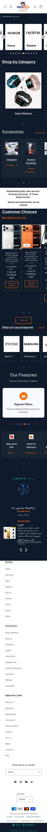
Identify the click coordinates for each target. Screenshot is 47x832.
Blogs (7, 744)
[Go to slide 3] (15, 53)
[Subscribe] (39, 772)
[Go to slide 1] (10, 53)
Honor (8, 610)
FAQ (7, 755)
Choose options (11, 284)
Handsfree (9, 686)
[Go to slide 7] (26, 53)
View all (23, 320)
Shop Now (30, 453)
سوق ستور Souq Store (21, 813)
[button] (5, 7)
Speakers (9, 674)
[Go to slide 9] (31, 53)
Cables (8, 650)
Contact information (33, 816)
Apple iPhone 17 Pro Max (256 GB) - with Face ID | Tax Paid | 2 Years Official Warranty (11, 257)
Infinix (8, 604)
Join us (8, 738)
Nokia (7, 616)
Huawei (8, 598)
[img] (23, 511)
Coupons (9, 750)
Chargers (10, 165)
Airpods (8, 639)
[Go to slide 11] (36, 53)
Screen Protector (30, 170)
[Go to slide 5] (21, 53)
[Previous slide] (3, 37)
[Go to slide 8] (29, 53)
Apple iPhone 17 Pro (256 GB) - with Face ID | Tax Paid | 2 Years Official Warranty (31, 256)
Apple (8, 356)
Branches (9, 708)
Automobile (10, 656)
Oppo (7, 581)
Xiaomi (8, 593)
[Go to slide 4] (18, 53)
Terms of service (12, 821)
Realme (8, 587)
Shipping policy (26, 821)
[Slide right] (29, 124)
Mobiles (9, 562)
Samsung (29, 356)
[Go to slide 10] (34, 53)
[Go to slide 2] (13, 53)
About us (9, 702)
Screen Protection (13, 668)
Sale (10, 453)
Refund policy (38, 821)
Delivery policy (11, 726)
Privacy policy (19, 816)
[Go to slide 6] (23, 53)
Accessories (13, 131)
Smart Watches (12, 633)
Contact (8, 732)
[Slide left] (18, 124)
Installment (10, 720)
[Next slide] (44, 37)
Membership (10, 714)
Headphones (11, 662)
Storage (8, 680)
